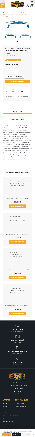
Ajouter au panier (17, 81)
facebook (18, 394)
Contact (5, 406)
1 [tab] (17, 42)
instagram (18, 391)
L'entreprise (6, 403)
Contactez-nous (23, 96)
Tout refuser (16, 435)
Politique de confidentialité (10, 415)
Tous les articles (12, 12)
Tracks (28, 12)
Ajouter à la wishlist (14, 77)
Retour (5, 12)
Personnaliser (26, 435)
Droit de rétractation (8, 421)
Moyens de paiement (21, 406)
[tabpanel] (10, 36)
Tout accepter (7, 435)
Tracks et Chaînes (21, 12)
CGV (4, 418)
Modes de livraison (20, 403)
